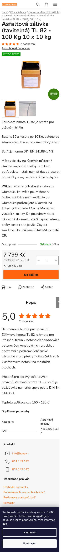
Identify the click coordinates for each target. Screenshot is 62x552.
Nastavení (29, 532)
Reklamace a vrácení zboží (19, 497)
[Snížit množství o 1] (38, 260)
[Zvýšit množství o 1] (55, 260)
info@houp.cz (20, 453)
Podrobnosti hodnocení (16, 48)
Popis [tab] (31, 302)
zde (5, 524)
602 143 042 (20, 461)
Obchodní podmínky (15, 487)
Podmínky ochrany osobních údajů (24, 492)
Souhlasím (29, 543)
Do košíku (31, 275)
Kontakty (8, 503)
